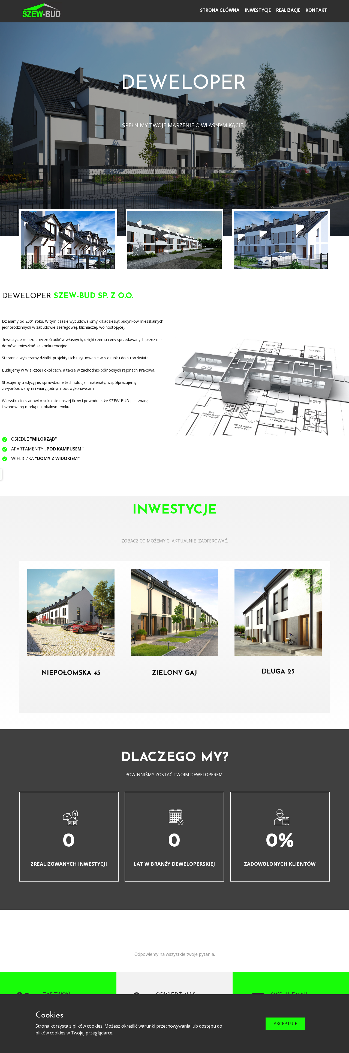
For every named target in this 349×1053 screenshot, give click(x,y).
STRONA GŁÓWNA (219, 10)
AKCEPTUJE (285, 1024)
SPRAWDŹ (71, 699)
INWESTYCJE (258, 10)
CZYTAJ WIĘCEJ (183, 141)
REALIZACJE (288, 10)
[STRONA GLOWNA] (41, 10)
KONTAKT (316, 10)
